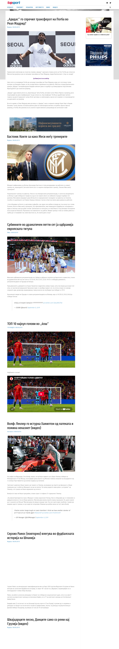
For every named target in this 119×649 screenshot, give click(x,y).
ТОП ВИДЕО (11, 327)
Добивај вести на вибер (41, 78)
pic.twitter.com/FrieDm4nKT (51, 513)
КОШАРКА (29, 7)
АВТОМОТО (40, 7)
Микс (8, 232)
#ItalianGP (38, 513)
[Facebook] (107, 2)
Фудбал (9, 27)
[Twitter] (110, 2)
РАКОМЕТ (20, 7)
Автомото (10, 431)
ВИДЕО (55, 7)
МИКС (48, 7)
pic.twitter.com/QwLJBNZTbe (52, 303)
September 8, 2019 (33, 308)
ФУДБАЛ (10, 7)
